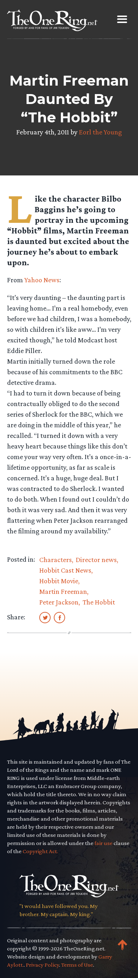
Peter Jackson (59, 602)
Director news (96, 559)
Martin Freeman (63, 591)
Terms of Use (77, 964)
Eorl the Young (100, 132)
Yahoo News (41, 280)
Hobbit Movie (58, 581)
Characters (55, 559)
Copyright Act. (40, 851)
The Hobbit (98, 602)
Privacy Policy (42, 964)
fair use (103, 843)
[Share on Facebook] (59, 617)
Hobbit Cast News (65, 570)
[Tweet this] (45, 617)
